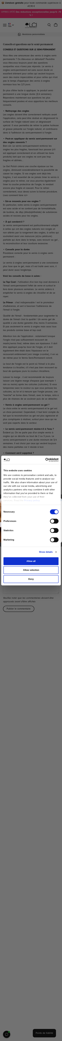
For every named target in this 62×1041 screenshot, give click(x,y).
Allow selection (31, 570)
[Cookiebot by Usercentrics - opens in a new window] (45, 460)
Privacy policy (32, 500)
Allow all (31, 561)
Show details (46, 552)
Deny (31, 579)
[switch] (54, 521)
